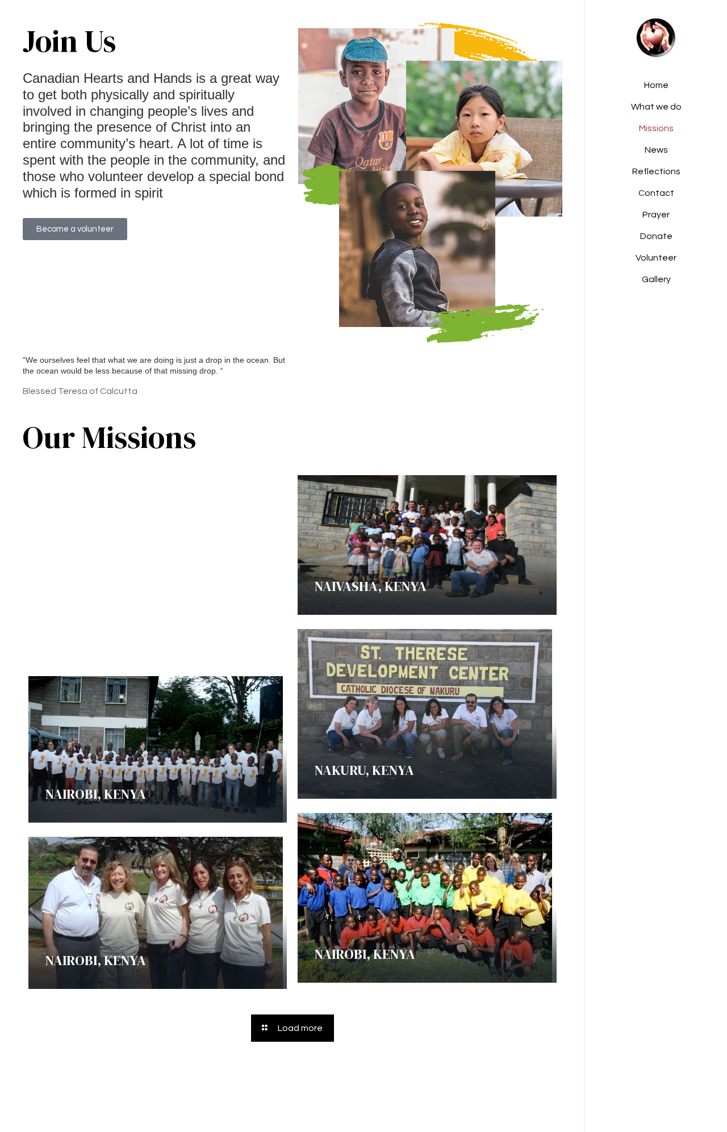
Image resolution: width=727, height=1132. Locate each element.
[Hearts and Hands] (656, 37)
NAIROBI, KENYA (95, 794)
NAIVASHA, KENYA (371, 586)
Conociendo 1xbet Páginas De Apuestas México (136, 624)
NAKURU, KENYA (364, 770)
